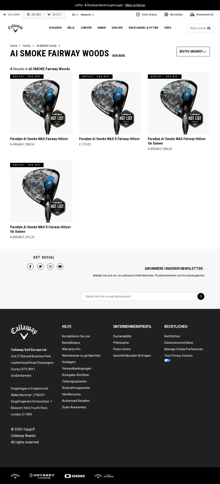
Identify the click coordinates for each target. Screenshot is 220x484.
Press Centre (122, 349)
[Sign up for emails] (200, 296)
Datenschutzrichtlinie (178, 342)
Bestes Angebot (191, 51)
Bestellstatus (71, 342)
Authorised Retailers (76, 400)
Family (27, 45)
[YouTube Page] (60, 266)
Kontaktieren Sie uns (76, 336)
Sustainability (122, 336)
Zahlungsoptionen (74, 381)
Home (13, 45)
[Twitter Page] (40, 266)
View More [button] (118, 55)
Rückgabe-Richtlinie (75, 375)
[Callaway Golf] (15, 28)
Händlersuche (71, 394)
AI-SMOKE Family (47, 45)
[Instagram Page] (50, 266)
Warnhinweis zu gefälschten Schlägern (81, 359)
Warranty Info (71, 349)
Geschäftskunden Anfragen (132, 355)
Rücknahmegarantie (76, 388)
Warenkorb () (205, 14)
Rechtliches (172, 336)
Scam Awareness (74, 407)
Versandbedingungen (76, 368)
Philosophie (121, 342)
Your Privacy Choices (178, 355)
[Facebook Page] (30, 266)
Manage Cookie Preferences (183, 349)
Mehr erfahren (135, 5)
